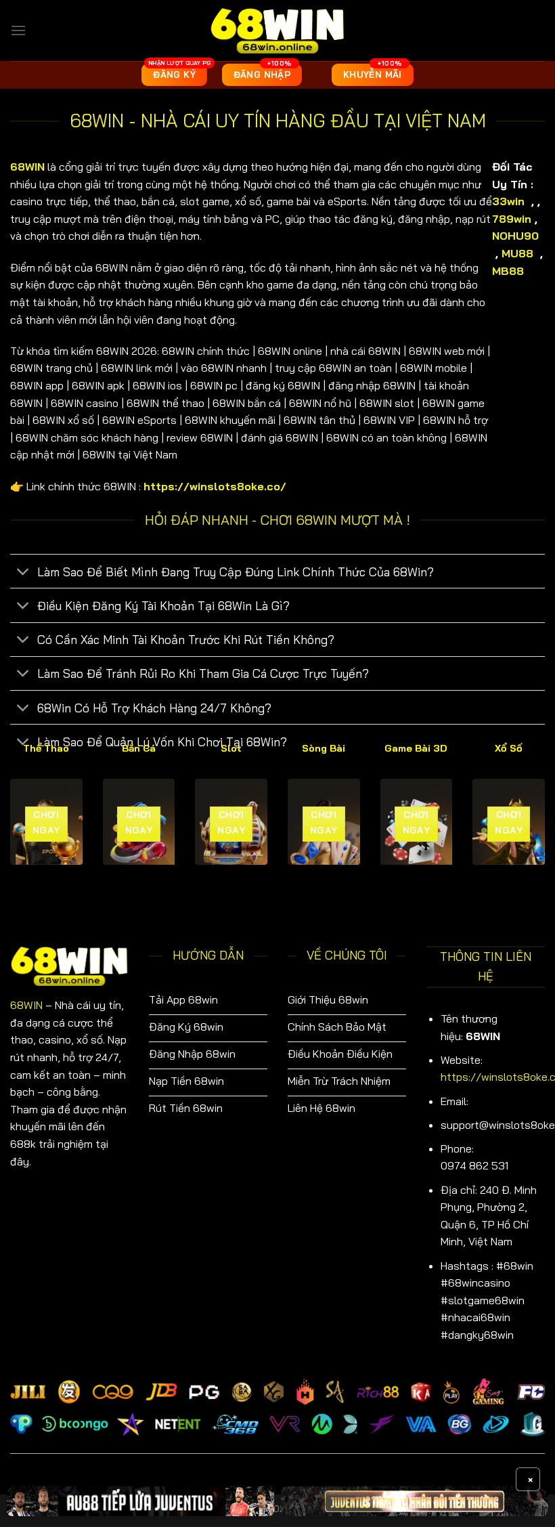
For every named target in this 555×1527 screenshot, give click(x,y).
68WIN (26, 1005)
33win (508, 201)
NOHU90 (515, 235)
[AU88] (140, 1501)
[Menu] (18, 30)
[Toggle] (23, 572)
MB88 (509, 271)
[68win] (277, 30)
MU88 (519, 253)
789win (511, 218)
